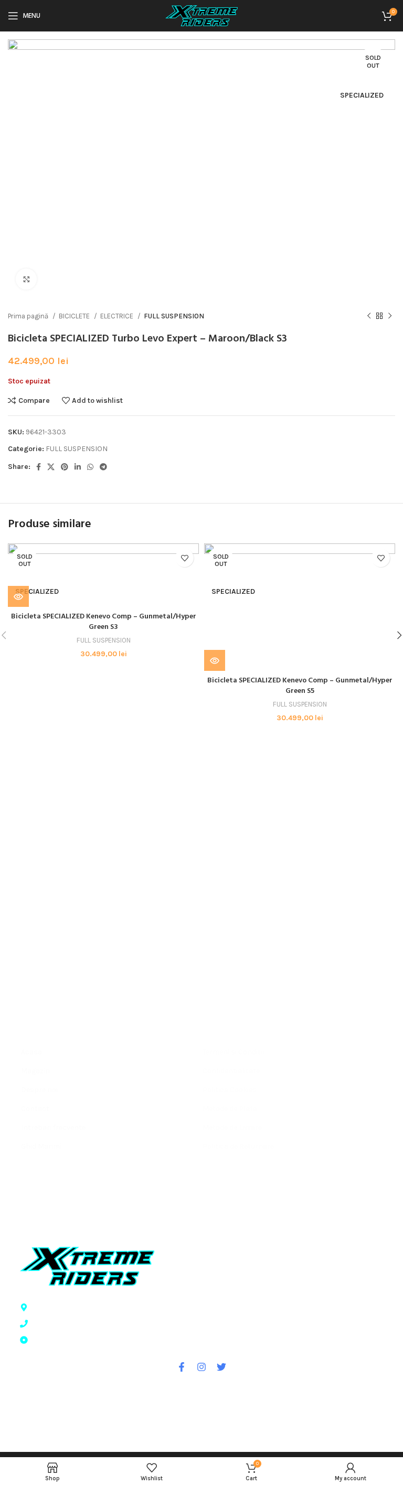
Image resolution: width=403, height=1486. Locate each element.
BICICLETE (75, 316)
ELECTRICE (117, 316)
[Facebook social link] (38, 467)
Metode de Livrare (232, 1127)
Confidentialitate (231, 1070)
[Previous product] (369, 316)
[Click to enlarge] (26, 279)
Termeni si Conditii (233, 1051)
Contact (35, 1108)
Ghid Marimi (41, 1146)
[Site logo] (201, 14)
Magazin (35, 1070)
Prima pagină (29, 316)
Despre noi (39, 1089)
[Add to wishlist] (184, 558)
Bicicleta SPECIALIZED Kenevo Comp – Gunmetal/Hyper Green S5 (300, 686)
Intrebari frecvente (53, 1127)
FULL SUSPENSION (174, 316)
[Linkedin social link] (77, 467)
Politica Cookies (230, 1089)
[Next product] (390, 316)
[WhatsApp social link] (90, 467)
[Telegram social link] (103, 467)
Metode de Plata (230, 1108)
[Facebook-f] (181, 1367)
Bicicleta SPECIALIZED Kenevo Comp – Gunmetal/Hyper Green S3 (103, 622)
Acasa (31, 1051)
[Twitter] (221, 1367)
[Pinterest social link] (64, 467)
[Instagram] (201, 1367)
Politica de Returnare (238, 1146)
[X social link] (51, 467)
